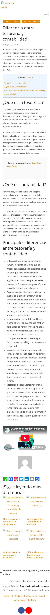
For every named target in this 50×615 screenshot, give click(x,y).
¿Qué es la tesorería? (15, 83)
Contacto (31, 600)
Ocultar (30, 77)
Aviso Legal (19, 600)
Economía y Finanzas (11, 22)
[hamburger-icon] (46, 14)
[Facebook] (21, 610)
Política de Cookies (13, 596)
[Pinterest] (28, 610)
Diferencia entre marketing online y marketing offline (26, 572)
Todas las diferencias (31, 22)
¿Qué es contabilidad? (15, 86)
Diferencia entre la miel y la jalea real (28, 581)
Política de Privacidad (34, 596)
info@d (27, 590)
